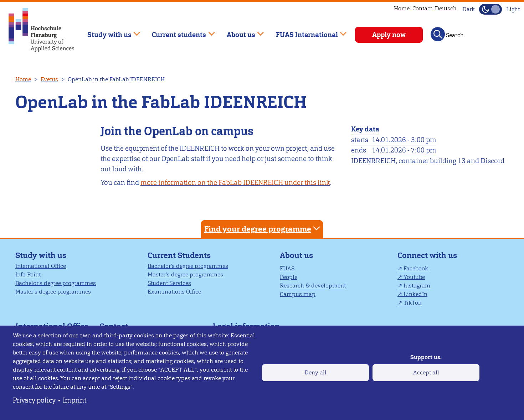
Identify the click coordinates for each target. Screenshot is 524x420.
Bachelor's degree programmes (55, 283)
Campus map (297, 294)
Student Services (169, 283)
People (288, 277)
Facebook (416, 268)
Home (402, 8)
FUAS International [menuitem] (302, 31)
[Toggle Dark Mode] (490, 9)
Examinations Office (174, 291)
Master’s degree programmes (53, 291)
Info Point (28, 274)
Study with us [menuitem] (104, 31)
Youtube (414, 277)
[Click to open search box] (438, 34)
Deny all (315, 372)
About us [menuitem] (235, 31)
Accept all (426, 372)
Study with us (40, 255)
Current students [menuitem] (174, 31)
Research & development (313, 285)
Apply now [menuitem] (389, 34)
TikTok (412, 302)
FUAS (287, 268)
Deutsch (446, 8)
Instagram (417, 285)
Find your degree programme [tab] (257, 229)
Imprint (74, 400)
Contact (422, 8)
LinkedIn (415, 294)
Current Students (179, 255)
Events (49, 79)
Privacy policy (34, 400)
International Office (40, 266)
